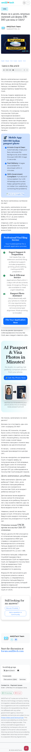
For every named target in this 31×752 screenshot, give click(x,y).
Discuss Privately (12, 608)
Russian (16, 60)
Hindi (12, 60)
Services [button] (23, 679)
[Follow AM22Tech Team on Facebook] (15, 639)
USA (4, 9)
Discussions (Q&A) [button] (10, 679)
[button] (18, 670)
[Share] (26, 748)
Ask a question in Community (15, 613)
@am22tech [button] (10, 670)
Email (18, 693)
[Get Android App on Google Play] (15, 194)
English (3, 60)
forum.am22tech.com (12, 651)
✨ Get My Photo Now (15, 378)
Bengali (8, 60)
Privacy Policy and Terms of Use (12, 717)
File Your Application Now (15, 321)
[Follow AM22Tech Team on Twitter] (11, 639)
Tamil (25, 60)
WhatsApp (8, 693)
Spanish (20, 60)
